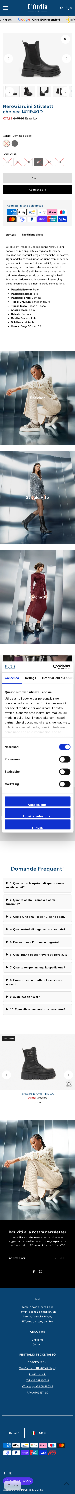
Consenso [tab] (12, 678)
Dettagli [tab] (30, 678)
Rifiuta (37, 827)
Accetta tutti (37, 804)
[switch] (64, 759)
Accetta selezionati (37, 816)
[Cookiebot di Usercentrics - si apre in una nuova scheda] (53, 667)
